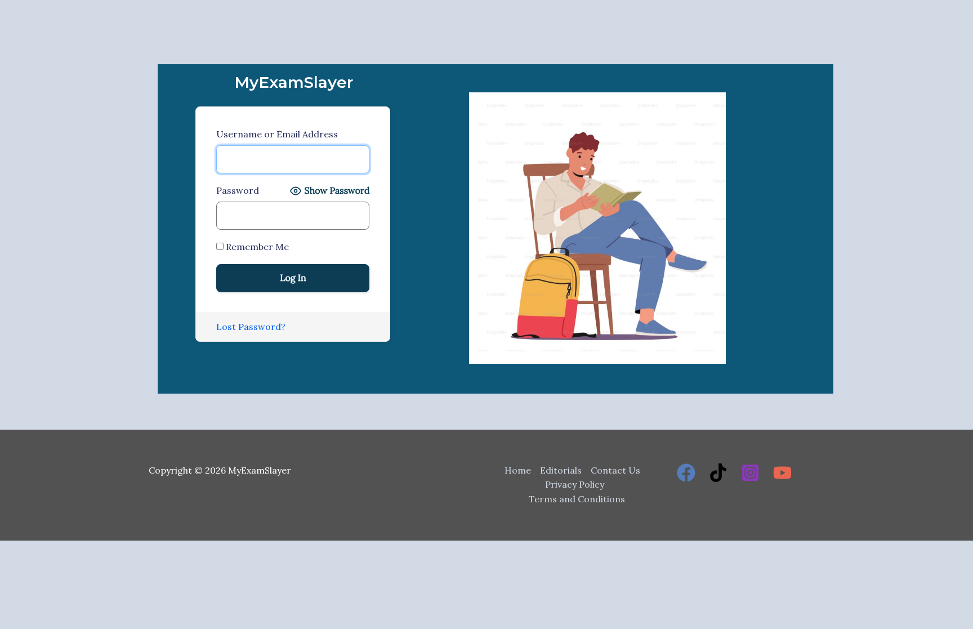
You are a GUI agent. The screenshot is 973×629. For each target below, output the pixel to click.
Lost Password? (250, 326)
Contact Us (615, 470)
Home (518, 470)
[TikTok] (718, 472)
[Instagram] (750, 472)
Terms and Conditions (577, 499)
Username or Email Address (277, 134)
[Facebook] (686, 472)
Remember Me (256, 246)
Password (237, 190)
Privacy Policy (574, 484)
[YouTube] (782, 472)
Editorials (561, 470)
